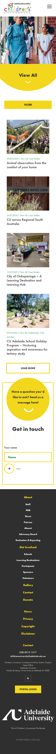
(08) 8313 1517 (28, 652)
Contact (28, 592)
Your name (10, 447)
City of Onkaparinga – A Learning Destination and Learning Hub (24, 280)
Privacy (28, 619)
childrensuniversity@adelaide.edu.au (28, 656)
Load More (28, 368)
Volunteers (28, 578)
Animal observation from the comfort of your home (26, 165)
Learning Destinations (28, 560)
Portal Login (28, 689)
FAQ (28, 510)
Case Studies (34, 158)
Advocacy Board (28, 534)
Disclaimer (28, 633)
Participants (28, 566)
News (28, 516)
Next (18, 468)
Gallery (28, 585)
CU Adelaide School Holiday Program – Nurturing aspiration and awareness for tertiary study (27, 347)
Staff (28, 504)
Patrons (28, 522)
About (28, 497)
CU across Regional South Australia (25, 221)
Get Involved (28, 547)
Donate (28, 600)
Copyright (28, 626)
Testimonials (33, 332)
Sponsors (28, 572)
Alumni (28, 528)
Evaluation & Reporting (28, 540)
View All (24, 158)
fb (28, 678)
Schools (28, 554)
